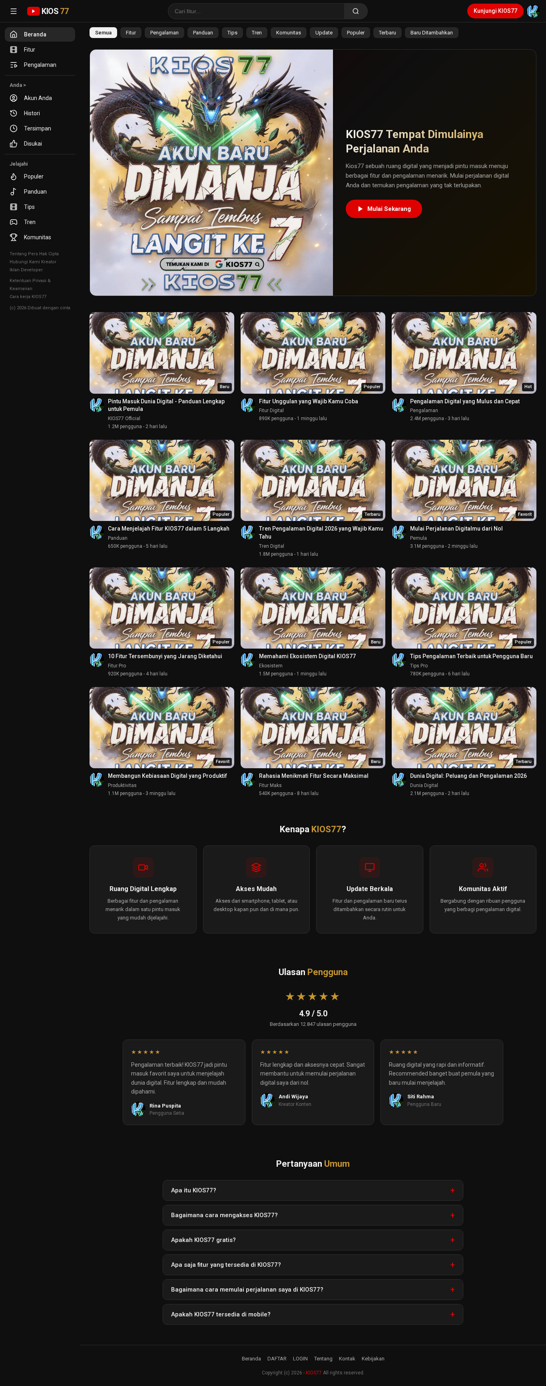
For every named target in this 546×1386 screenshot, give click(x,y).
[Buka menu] (13, 11)
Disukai (33, 143)
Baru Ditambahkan (431, 33)
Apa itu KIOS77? (193, 1190)
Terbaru (387, 33)
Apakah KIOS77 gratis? (203, 1240)
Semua (103, 33)
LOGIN (300, 1359)
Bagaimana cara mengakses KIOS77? (224, 1215)
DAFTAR (277, 1359)
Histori (32, 113)
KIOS (55, 11)
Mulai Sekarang (389, 208)
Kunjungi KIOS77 (495, 11)
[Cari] (356, 11)
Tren (30, 222)
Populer (34, 176)
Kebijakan (373, 1359)
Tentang (323, 1359)
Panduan (35, 191)
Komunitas (37, 237)
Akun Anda (38, 98)
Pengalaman (40, 65)
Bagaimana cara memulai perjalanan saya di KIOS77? (247, 1289)
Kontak (347, 1359)
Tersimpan (37, 128)
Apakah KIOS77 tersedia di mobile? (221, 1314)
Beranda (35, 34)
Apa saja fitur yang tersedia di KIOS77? (226, 1264)
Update (324, 33)
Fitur (29, 49)
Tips (29, 207)
